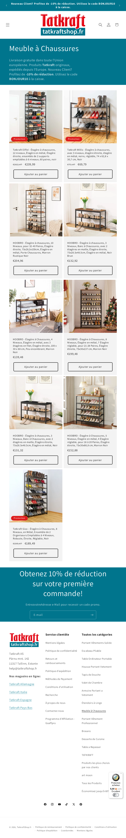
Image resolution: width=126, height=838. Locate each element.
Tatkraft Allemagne (21, 684)
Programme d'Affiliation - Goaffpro (60, 721)
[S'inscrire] (92, 615)
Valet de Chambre (92, 682)
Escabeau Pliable (91, 650)
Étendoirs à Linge (92, 703)
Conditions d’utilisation (106, 827)
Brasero (86, 731)
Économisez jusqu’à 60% (96, 791)
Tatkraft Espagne (20, 700)
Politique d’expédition (47, 830)
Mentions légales (55, 642)
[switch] (116, 795)
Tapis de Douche (91, 674)
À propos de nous (55, 703)
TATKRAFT (87, 755)
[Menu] (121, 774)
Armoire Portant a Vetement (92, 693)
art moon (87, 775)
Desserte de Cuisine (93, 739)
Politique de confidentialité (61, 650)
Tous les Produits (92, 783)
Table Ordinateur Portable (97, 658)
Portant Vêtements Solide (97, 642)
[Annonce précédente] (6, 5)
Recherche (51, 695)
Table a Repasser (91, 747)
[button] (8, 25)
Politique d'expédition (58, 671)
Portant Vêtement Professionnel (92, 721)
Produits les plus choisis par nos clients (96, 765)
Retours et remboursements (55, 661)
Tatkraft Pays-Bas (20, 708)
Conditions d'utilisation (59, 687)
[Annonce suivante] (119, 5)
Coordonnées (67, 830)
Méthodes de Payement (58, 679)
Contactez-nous (54, 711)
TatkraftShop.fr (24, 827)
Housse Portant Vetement (97, 666)
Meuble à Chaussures (94, 711)
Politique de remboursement (48, 827)
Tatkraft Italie (18, 692)
